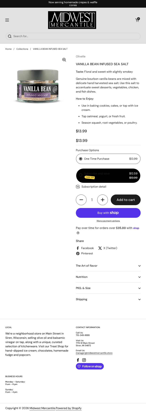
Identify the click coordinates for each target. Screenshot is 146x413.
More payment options (108, 220)
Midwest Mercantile (42, 408)
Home (8, 48)
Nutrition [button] (81, 277)
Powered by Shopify (69, 408)
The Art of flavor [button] (86, 266)
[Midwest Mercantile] (72, 20)
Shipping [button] (81, 299)
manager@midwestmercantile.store (94, 353)
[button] (137, 20)
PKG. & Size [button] (83, 288)
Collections (22, 48)
